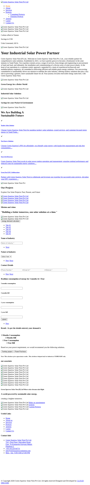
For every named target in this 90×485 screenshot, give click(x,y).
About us (9, 420)
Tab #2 (8, 227)
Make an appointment (37, 403)
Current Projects (35, 407)
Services (9, 10)
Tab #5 (8, 234)
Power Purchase (20, 351)
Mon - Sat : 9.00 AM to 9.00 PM (18, 453)
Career (8, 21)
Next (7, 247)
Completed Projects (17, 14)
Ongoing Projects (16, 17)
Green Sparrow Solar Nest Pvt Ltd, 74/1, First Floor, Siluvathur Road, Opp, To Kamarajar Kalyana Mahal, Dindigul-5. (19, 443)
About (8, 8)
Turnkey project (7, 351)
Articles (8, 19)
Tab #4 (8, 232)
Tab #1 (8, 225)
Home (8, 6)
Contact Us (10, 23)
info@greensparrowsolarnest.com (18, 451)
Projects (8, 425)
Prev (7, 261)
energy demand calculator (10, 221)
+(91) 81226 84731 (13, 449)
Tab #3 (8, 229)
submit (4, 319)
